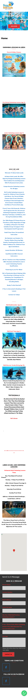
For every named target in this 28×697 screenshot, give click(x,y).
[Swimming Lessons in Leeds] (8, 5)
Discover (14, 26)
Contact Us (8, 654)
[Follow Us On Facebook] (6, 681)
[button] (23, 6)
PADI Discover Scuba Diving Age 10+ (14, 365)
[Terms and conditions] (6, 667)
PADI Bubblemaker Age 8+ (14, 305)
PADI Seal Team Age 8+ (14, 331)
